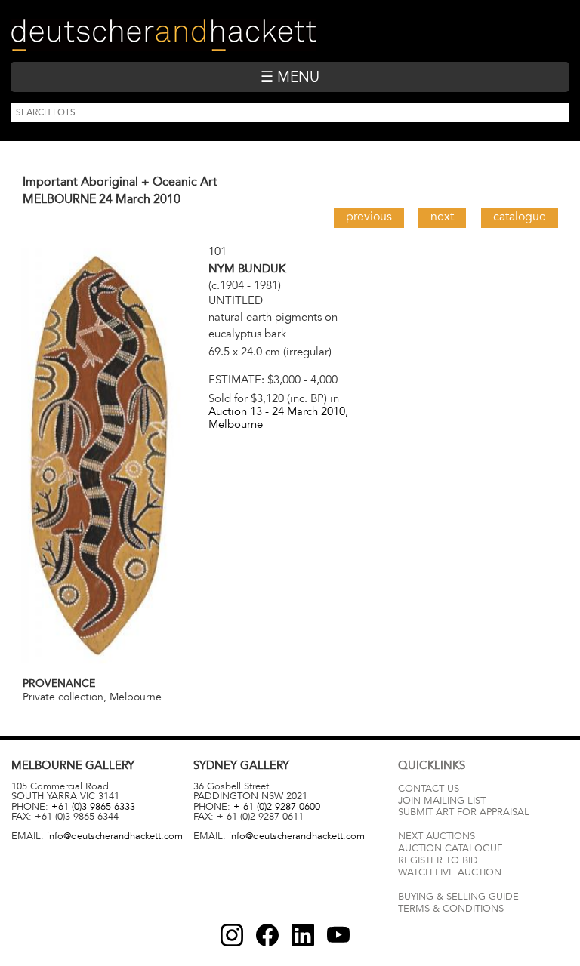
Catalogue (519, 216)
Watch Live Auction (449, 872)
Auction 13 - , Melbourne (278, 418)
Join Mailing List (442, 801)
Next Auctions (436, 836)
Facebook (267, 935)
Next (442, 216)
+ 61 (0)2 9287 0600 (276, 807)
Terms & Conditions (451, 909)
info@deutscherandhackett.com (115, 836)
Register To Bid (438, 860)
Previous (369, 216)
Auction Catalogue (450, 848)
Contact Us (428, 789)
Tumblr (303, 935)
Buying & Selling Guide (458, 897)
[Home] (163, 35)
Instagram (232, 935)
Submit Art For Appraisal (463, 812)
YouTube (338, 935)
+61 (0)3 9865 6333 (93, 807)
